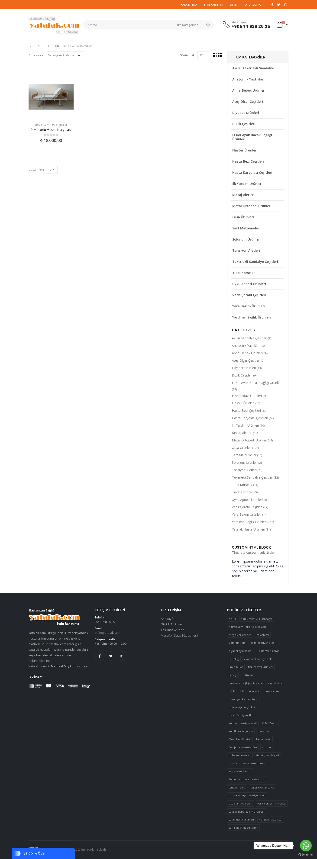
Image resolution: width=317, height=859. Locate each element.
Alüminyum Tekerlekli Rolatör (248, 626)
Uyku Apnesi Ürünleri (249, 284)
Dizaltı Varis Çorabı (268, 651)
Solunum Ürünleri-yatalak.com (248, 779)
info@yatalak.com (107, 633)
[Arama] (208, 24)
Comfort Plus (237, 642)
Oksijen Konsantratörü (243, 747)
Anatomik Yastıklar (248, 79)
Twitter (110, 656)
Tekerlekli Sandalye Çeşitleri (255, 261)
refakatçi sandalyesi (266, 755)
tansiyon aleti (237, 787)
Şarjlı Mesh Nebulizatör (243, 827)
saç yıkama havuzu (240, 771)
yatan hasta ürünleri (241, 819)
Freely (233, 675)
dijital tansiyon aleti (262, 642)
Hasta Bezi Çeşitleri (248, 161)
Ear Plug (234, 659)
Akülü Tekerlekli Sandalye (253, 68)
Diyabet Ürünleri (245, 112)
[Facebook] (272, 5)
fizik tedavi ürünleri (260, 667)
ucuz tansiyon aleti (240, 803)
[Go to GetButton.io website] (305, 854)
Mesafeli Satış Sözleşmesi (179, 635)
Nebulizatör (263, 739)
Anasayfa (168, 619)
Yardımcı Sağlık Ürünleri (251, 317)
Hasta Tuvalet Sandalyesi (244, 691)
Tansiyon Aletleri (246, 250)
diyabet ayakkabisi (240, 651)
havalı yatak (272, 691)
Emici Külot (236, 667)
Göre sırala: (36, 55)
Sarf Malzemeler (245, 228)
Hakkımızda (189, 4)
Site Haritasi (213, 4)
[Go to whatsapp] (306, 845)
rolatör (233, 763)
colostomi (262, 635)
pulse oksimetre (239, 755)
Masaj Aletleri (243, 195)
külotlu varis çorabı (241, 731)
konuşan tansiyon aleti (243, 723)
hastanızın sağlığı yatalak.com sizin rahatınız (256, 683)
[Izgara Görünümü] (215, 55)
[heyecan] (279, 5)
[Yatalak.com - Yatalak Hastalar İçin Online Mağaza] (54, 25)
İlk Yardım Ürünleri (247, 183)
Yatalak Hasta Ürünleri (248, 529)
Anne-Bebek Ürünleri (248, 90)
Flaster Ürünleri (244, 150)
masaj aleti (264, 731)
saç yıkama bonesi (254, 763)
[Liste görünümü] (220, 55)
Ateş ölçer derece (240, 635)
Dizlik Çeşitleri (243, 124)
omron (266, 747)
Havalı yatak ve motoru (243, 699)
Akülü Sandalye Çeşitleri (249, 338)
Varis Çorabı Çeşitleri (249, 295)
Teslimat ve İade (172, 630)
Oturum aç (253, 4)
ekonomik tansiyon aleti (259, 659)
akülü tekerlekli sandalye (256, 619)
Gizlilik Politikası (172, 624)
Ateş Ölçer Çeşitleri (247, 101)
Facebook (99, 656)
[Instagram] (285, 5)
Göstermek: (187, 55)
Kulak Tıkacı (269, 723)
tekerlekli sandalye (262, 787)
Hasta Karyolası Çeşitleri (51, 125)
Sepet (234, 4)
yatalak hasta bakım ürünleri (246, 811)
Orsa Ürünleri (243, 217)
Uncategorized (243, 492)
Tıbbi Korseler (243, 272)
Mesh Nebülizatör (240, 739)
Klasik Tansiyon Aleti (241, 715)
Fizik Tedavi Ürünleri (247, 395)
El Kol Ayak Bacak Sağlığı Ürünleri (252, 137)
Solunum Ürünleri (246, 239)
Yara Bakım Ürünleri (248, 306)
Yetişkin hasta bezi (270, 819)
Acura (232, 619)
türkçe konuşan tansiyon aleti (247, 795)
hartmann (248, 675)
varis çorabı (264, 803)
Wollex (281, 803)
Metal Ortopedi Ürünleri (251, 206)
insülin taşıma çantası (242, 707)
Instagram (121, 656)
